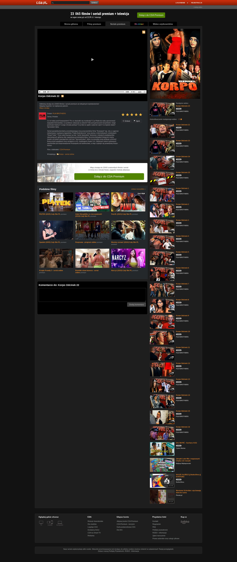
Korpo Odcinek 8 (182, 300)
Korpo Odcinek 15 (183, 411)
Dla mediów (92, 524)
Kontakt (155, 521)
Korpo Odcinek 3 (182, 220)
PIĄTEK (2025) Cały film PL (49, 214)
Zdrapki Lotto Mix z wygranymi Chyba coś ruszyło (188, 460)
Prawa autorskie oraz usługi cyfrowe (166, 539)
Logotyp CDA (93, 527)
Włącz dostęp (44, 108)
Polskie (55, 117)
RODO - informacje (160, 533)
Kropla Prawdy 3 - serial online (51, 271)
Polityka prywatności (160, 530)
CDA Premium (65, 150)
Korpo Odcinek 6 (182, 268)
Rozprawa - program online (85, 243)
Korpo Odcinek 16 (183, 427)
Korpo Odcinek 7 (182, 284)
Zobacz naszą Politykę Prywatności (111, 551)
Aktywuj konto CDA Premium (127, 521)
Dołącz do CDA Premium (109, 176)
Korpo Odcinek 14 (183, 395)
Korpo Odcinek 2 (182, 204)
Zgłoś (138, 121)
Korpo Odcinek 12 (183, 363)
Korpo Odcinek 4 (182, 236)
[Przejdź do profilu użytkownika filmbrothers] (42, 116)
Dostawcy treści (93, 530)
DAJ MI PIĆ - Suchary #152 (186, 443)
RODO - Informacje (132, 551)
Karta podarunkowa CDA (126, 527)
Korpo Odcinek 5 (182, 252)
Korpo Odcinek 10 (183, 331)
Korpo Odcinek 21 (183, 125)
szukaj (94, 3)
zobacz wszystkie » (138, 189)
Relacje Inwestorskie (95, 521)
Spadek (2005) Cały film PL (49, 243)
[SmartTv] (52, 527)
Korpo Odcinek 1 (182, 188)
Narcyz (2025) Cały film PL (121, 271)
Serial (49, 117)
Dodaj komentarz (136, 305)
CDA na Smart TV (94, 533)
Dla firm (119, 530)
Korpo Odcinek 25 (183, 172)
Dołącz (151, 15)
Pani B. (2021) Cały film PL (121, 214)
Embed (127, 121)
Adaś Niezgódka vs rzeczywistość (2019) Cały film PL (88, 215)
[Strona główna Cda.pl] (42, 2)
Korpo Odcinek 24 (183, 157)
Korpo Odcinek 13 (183, 379)
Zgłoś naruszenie (159, 536)
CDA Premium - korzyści (126, 524)
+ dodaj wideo (197, 7)
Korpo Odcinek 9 (182, 316)
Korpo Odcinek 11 (183, 347)
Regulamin (157, 524)
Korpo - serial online (66, 154)
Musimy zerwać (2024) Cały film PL (125, 243)
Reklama (91, 536)
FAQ (154, 527)
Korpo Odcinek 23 (183, 106)
